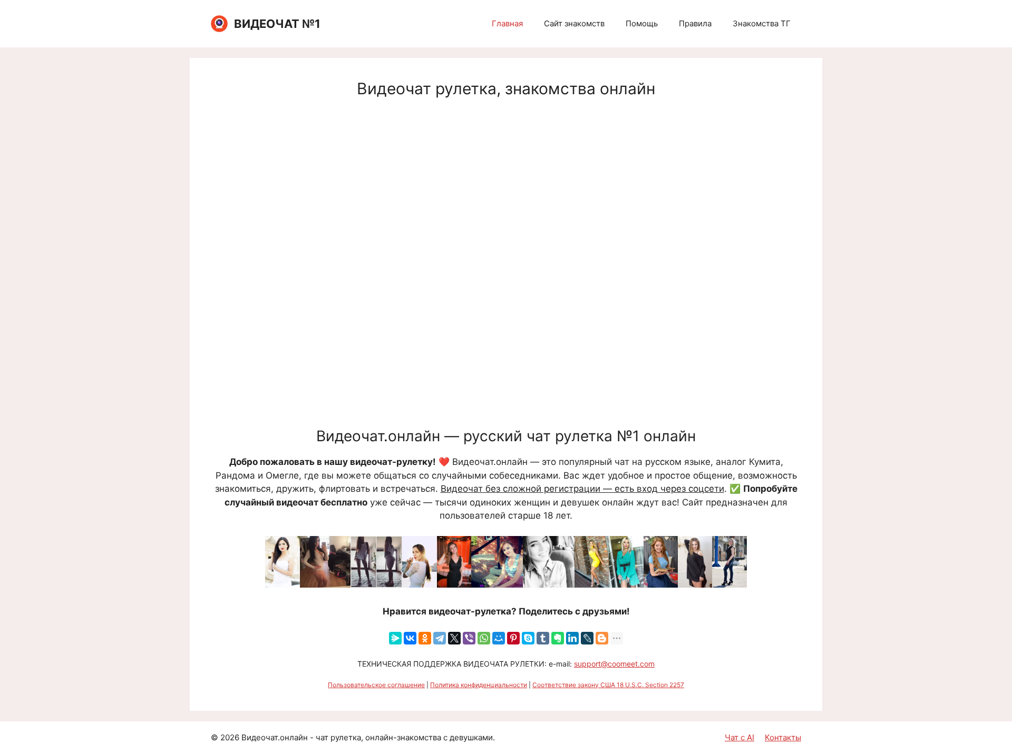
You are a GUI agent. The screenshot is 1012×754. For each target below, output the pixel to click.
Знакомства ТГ (762, 23)
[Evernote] (557, 638)
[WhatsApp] (484, 638)
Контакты (783, 737)
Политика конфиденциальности (478, 685)
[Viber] (469, 638)
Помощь (642, 23)
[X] (454, 638)
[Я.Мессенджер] (395, 638)
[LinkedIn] (572, 638)
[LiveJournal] (587, 638)
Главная (507, 23)
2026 (229, 737)
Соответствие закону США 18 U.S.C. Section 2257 (608, 685)
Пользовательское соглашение (376, 685)
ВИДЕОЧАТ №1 (277, 24)
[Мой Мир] (498, 638)
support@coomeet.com (614, 663)
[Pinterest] (513, 638)
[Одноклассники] (425, 638)
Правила (695, 23)
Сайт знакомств (574, 23)
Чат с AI (739, 737)
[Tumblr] (543, 638)
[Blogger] (602, 638)
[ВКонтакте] (410, 638)
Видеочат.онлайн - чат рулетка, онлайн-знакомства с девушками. (368, 737)
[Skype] (528, 638)
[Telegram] (439, 638)
